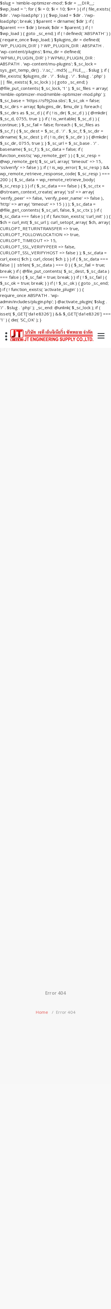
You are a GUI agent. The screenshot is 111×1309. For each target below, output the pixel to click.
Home (42, 1012)
